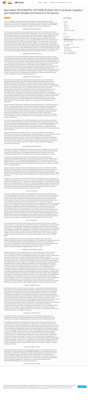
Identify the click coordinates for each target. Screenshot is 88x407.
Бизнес (65, 24)
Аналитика (66, 38)
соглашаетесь (43, 386)
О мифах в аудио (67, 48)
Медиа (45, 2)
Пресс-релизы (67, 29)
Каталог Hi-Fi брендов (68, 41)
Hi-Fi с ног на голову (68, 50)
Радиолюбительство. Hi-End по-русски (71, 47)
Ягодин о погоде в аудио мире (70, 52)
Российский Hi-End (62, 2)
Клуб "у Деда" (66, 45)
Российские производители (69, 53)
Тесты (70, 2)
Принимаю (82, 386)
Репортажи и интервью (68, 39)
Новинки (66, 22)
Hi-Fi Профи (52, 2)
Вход (85, 3)
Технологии (66, 25)
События (66, 27)
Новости (40, 2)
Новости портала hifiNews (69, 30)
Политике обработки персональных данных (61, 388)
